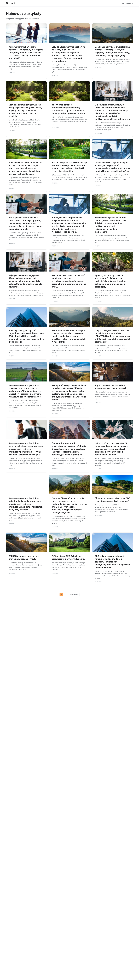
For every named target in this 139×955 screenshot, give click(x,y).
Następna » (74, 594)
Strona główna (127, 3)
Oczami (10, 3)
